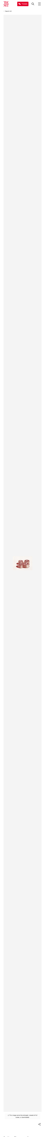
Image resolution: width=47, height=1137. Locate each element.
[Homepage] (6, 4)
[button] (39, 1124)
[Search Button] (33, 4)
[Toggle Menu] (39, 4)
